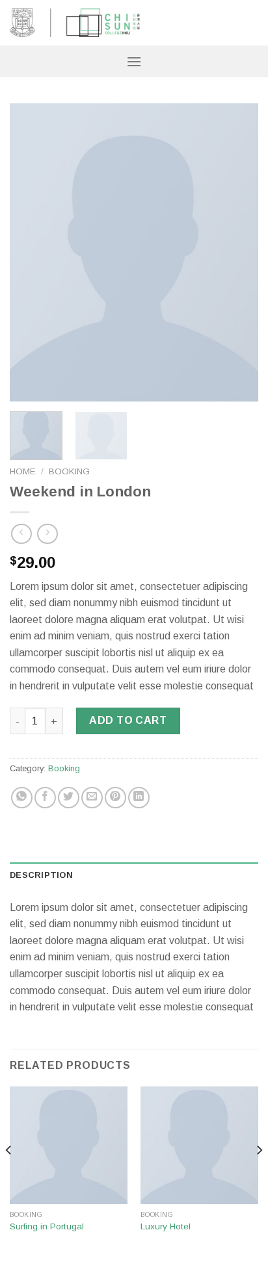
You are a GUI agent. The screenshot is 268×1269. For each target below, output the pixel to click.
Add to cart (128, 720)
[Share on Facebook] (45, 797)
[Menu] (134, 61)
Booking (69, 471)
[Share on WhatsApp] (22, 797)
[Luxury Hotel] (199, 1145)
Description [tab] (41, 875)
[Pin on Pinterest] (115, 797)
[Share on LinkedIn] (139, 797)
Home (23, 471)
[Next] (236, 253)
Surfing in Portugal (47, 1226)
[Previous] (31, 253)
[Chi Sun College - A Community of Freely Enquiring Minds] (75, 22)
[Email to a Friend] (92, 797)
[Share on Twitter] (68, 797)
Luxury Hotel (166, 1226)
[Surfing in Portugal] (68, 1145)
